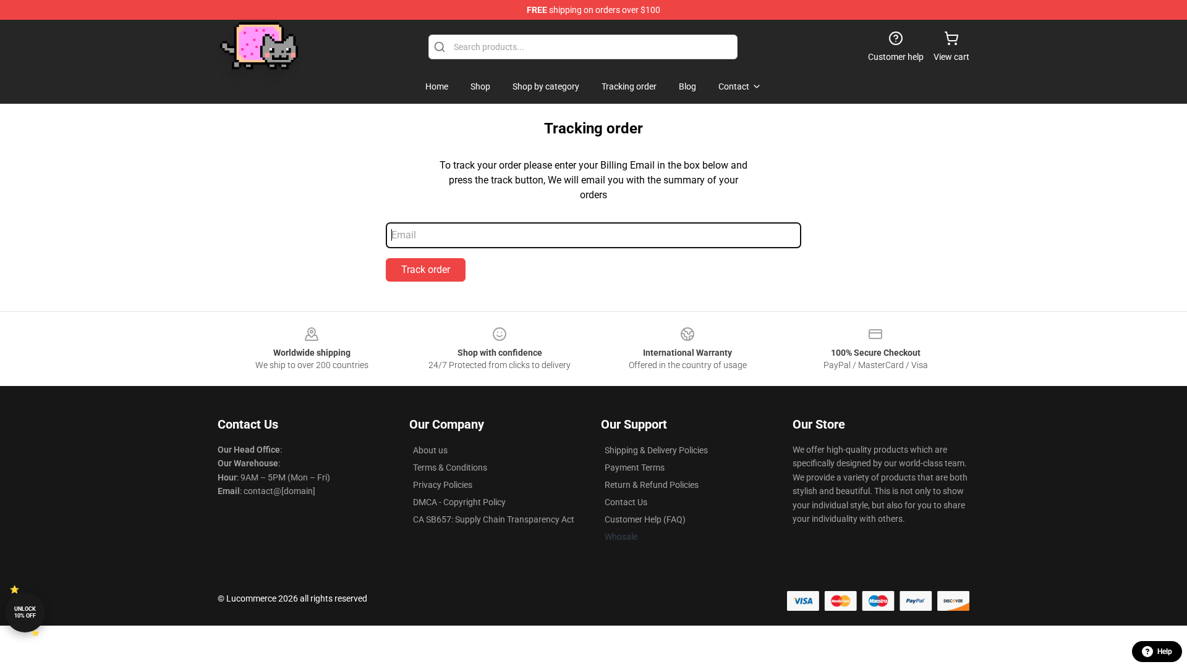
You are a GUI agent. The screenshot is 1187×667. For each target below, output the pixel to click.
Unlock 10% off (25, 612)
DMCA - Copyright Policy (459, 502)
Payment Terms (635, 467)
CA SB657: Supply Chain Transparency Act (493, 519)
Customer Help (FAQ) (645, 519)
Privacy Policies (442, 485)
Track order (425, 269)
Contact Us (626, 502)
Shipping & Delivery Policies (656, 450)
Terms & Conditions (450, 467)
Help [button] (1164, 651)
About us (430, 450)
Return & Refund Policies (652, 485)
